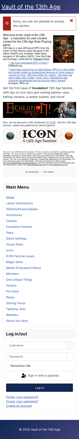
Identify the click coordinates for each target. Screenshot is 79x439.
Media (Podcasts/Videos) (23, 268)
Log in (39, 388)
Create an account (19, 406)
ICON (52, 122)
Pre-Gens (12, 291)
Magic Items (14, 262)
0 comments (32, 171)
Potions (11, 285)
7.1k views (48, 171)
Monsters (12, 274)
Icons (9, 250)
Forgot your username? (22, 401)
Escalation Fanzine (19, 227)
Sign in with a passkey (43, 375)
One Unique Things (19, 279)
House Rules (14, 244)
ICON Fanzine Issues (20, 256)
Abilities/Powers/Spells (22, 209)
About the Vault (17, 321)
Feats (9, 232)
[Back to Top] (74, 434)
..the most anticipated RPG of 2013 (28, 63)
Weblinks (12, 315)
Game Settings (16, 238)
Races (10, 297)
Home (10, 197)
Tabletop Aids (15, 309)
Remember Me (20, 366)
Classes (11, 221)
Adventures (14, 215)
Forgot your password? (22, 397)
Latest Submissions (19, 203)
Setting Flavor (16, 303)
